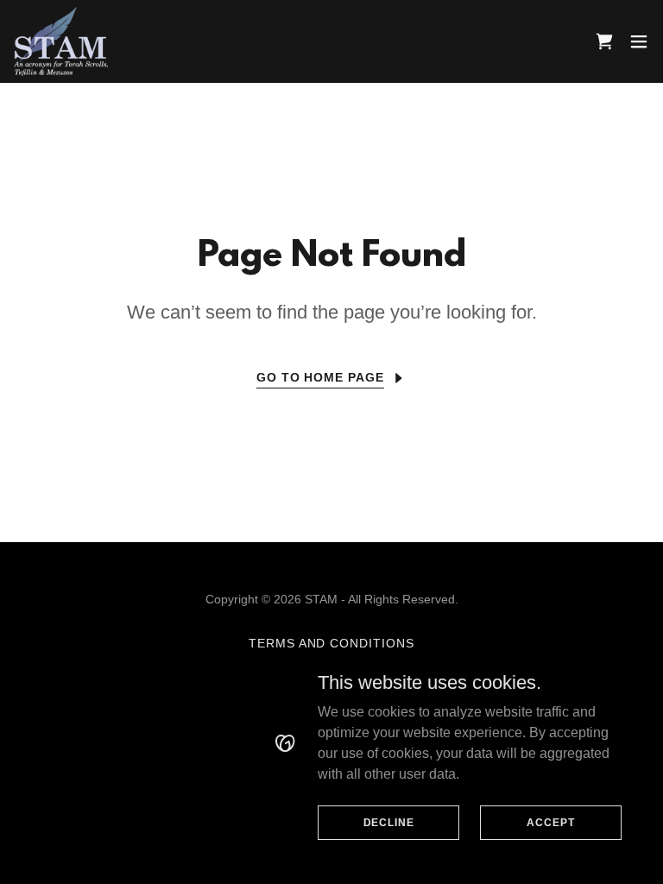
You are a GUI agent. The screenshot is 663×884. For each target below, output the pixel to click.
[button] (639, 41)
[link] (61, 41)
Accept (550, 822)
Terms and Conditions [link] (332, 643)
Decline (388, 822)
